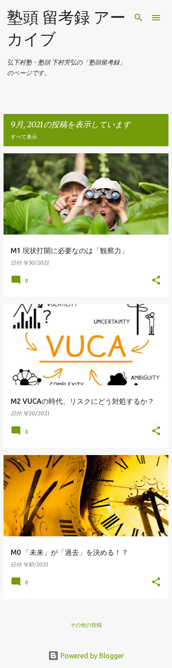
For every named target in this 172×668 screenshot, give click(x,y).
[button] (156, 281)
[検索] (138, 17)
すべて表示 (24, 137)
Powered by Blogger (91, 656)
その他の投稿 (86, 625)
